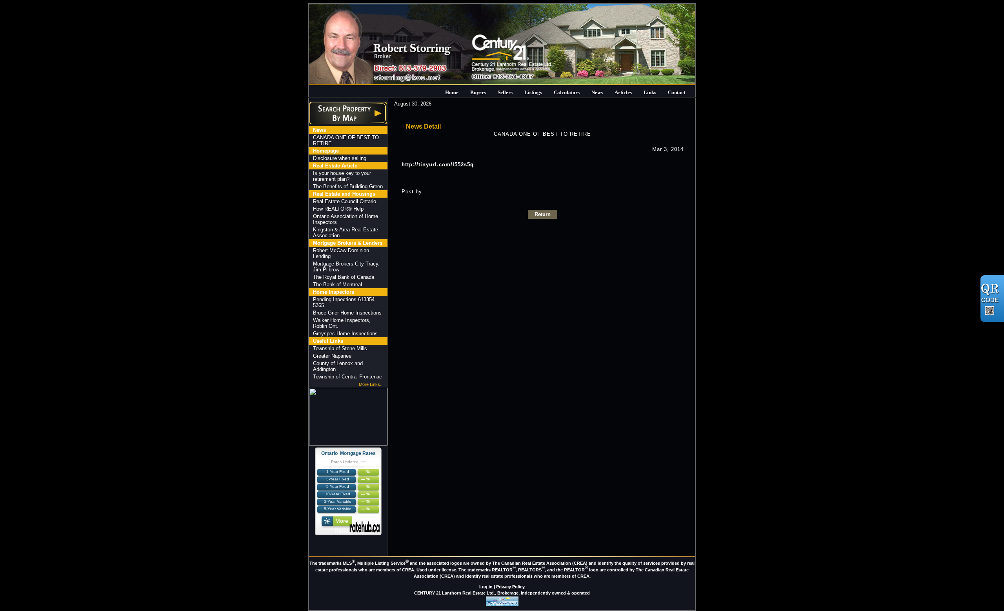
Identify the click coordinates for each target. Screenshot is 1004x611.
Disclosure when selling (339, 158)
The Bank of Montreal (337, 284)
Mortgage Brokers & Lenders (347, 243)
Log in (486, 586)
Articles (623, 92)
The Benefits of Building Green (348, 186)
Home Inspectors (333, 292)
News (597, 92)
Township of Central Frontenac (347, 377)
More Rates (342, 523)
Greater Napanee (332, 356)
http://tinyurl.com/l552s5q (438, 164)
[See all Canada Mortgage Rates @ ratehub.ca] (364, 527)
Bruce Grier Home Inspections (347, 313)
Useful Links (328, 341)
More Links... (371, 384)
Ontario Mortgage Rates (348, 453)
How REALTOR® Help (338, 209)
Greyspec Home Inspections (345, 333)
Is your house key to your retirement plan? (342, 176)
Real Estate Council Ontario (344, 201)
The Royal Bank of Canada (343, 277)
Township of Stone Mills (340, 348)
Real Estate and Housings (344, 194)
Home (451, 92)
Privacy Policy (510, 586)
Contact (676, 92)
